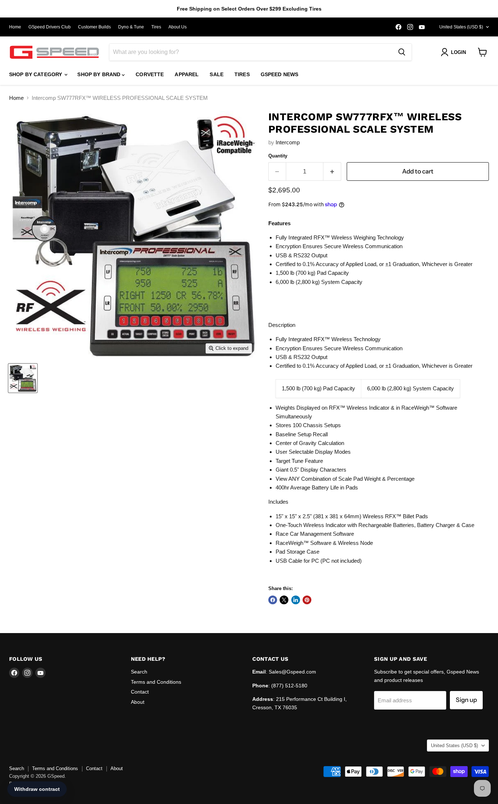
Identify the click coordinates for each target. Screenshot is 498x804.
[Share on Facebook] (272, 600)
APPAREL (187, 74)
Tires (156, 27)
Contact (140, 692)
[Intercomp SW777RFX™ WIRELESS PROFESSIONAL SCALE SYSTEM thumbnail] (22, 378)
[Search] (402, 52)
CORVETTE (150, 74)
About (137, 702)
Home (15, 27)
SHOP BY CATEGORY (36, 74)
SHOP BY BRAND (99, 74)
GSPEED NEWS (280, 74)
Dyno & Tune (131, 27)
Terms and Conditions (156, 682)
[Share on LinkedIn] (295, 600)
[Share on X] (284, 600)
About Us (177, 27)
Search (139, 672)
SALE (216, 74)
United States (461, 27)
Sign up (466, 699)
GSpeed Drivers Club (49, 27)
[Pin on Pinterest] (307, 600)
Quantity (277, 156)
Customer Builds (94, 27)
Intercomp (288, 142)
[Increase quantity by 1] (332, 171)
